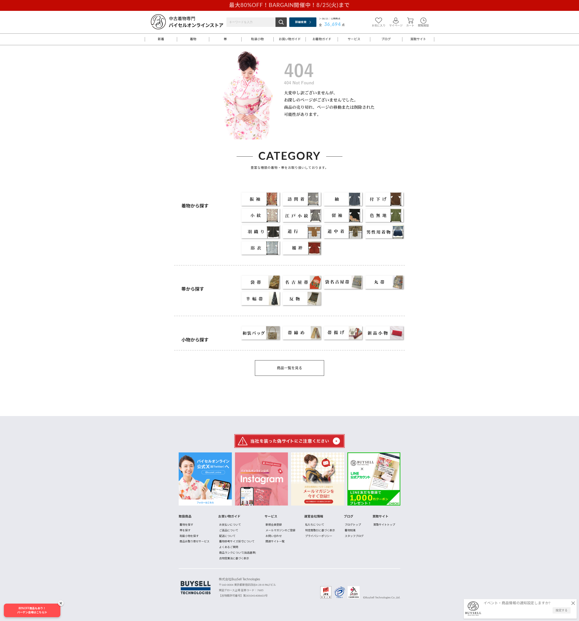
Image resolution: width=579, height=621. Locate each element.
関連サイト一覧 (275, 541)
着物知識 (350, 530)
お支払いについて (230, 524)
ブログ (386, 39)
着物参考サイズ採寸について (236, 541)
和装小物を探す (189, 536)
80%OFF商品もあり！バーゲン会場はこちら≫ (32, 610)
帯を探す (185, 530)
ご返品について (228, 530)
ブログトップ (353, 524)
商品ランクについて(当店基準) (237, 552)
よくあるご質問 (228, 547)
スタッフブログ (354, 536)
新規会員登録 (274, 524)
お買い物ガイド (290, 39)
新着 (161, 39)
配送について (227, 536)
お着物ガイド (321, 39)
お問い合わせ (274, 536)
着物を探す (186, 524)
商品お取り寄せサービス (194, 541)
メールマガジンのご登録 (280, 530)
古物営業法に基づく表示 (234, 558)
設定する (561, 610)
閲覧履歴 (423, 25)
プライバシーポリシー (318, 536)
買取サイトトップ (384, 524)
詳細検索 (300, 22)
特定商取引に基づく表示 (320, 530)
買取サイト (418, 39)
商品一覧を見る (289, 368)
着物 (193, 39)
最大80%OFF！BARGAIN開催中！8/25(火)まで (289, 5)
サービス (354, 39)
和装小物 (257, 39)
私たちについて (314, 524)
